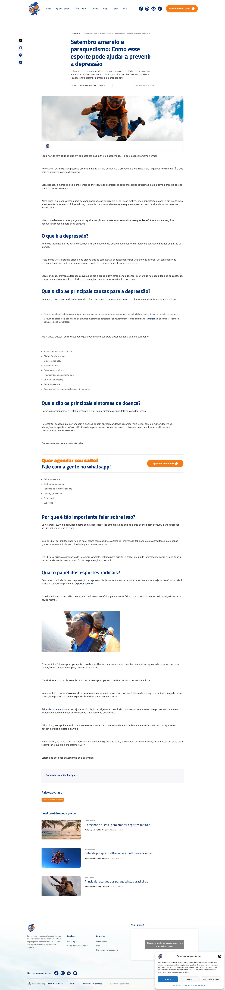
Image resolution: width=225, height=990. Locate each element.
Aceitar (168, 979)
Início (48, 8)
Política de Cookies (180, 985)
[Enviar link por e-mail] (20, 55)
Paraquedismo (90, 821)
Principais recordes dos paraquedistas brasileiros (116, 881)
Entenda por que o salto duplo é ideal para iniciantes (118, 853)
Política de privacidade (196, 985)
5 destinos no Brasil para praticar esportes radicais (117, 824)
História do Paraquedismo (107, 950)
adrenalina (151, 318)
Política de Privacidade (92, 984)
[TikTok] (160, 9)
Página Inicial (75, 33)
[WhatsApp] (69, 973)
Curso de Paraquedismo (77, 946)
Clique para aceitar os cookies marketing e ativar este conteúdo (164, 944)
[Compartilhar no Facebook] (20, 47)
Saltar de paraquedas (53, 709)
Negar (189, 979)
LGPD (72, 984)
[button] (219, 956)
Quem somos (101, 941)
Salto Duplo (72, 941)
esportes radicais (84, 583)
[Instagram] (147, 9)
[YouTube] (153, 9)
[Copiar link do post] (20, 62)
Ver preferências (211, 979)
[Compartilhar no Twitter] (20, 40)
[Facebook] (56, 973)
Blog (98, 946)
